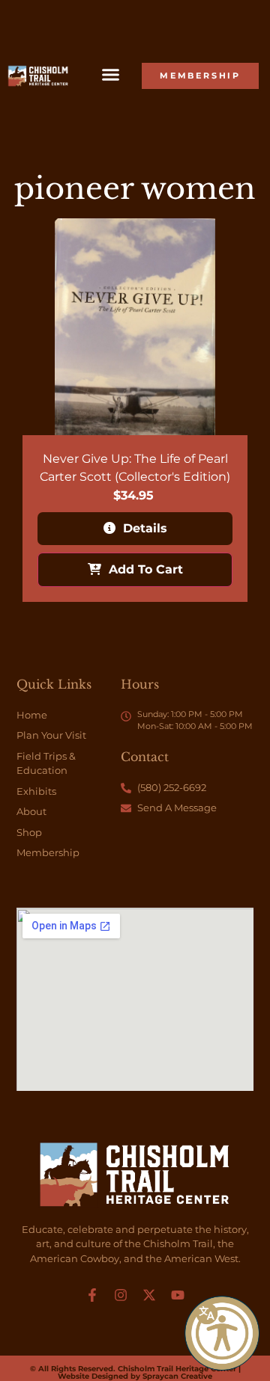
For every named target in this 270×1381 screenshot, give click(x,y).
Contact (145, 756)
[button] (222, 1333)
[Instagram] (121, 1295)
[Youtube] (177, 1295)
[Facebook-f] (92, 1295)
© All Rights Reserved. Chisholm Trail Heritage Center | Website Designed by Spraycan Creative (135, 1372)
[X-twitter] (149, 1295)
